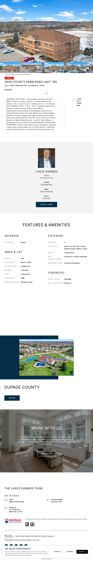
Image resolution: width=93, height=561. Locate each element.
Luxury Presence (47, 536)
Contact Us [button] (46, 453)
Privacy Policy (25, 540)
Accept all (82, 551)
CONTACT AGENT (46, 204)
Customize (70, 551)
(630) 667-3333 (56, 501)
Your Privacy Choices (46, 559)
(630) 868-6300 (46, 185)
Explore (12, 398)
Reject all (57, 551)
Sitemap (36, 540)
